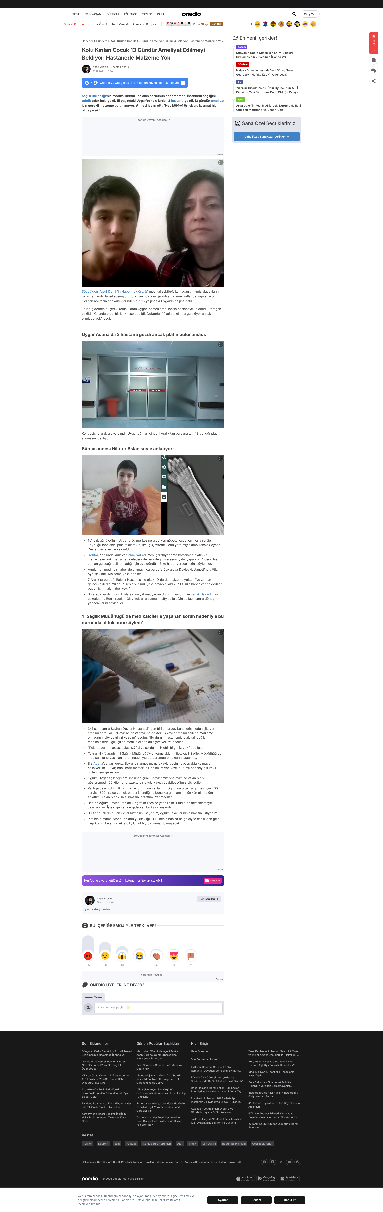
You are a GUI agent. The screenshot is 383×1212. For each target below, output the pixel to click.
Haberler (87, 41)
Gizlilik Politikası (122, 1161)
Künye (231, 1161)
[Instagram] (264, 1162)
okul (205, 778)
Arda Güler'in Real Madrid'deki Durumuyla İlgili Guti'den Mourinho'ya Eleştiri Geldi (268, 107)
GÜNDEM (113, 14)
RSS (238, 1161)
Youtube (131, 1143)
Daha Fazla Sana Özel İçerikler (264, 136)
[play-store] (267, 1178)
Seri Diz (216, 23)
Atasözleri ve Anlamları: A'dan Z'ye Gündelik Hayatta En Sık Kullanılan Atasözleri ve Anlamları (212, 1112)
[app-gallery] (290, 1178)
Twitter (87, 1143)
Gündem (101, 41)
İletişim (169, 1161)
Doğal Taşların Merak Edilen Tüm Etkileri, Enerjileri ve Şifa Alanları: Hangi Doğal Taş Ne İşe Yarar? (216, 1091)
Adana (98, 763)
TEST (75, 14)
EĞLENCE (130, 14)
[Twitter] (281, 1162)
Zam (117, 1143)
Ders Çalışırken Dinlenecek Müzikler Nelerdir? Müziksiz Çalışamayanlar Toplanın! (270, 1086)
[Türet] (265, 24)
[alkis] (305, 24)
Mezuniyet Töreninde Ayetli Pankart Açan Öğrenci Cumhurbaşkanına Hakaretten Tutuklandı (158, 1055)
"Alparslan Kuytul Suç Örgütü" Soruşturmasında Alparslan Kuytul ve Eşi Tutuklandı (161, 1093)
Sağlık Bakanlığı (94, 96)
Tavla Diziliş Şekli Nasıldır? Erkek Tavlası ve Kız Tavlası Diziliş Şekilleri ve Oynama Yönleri (216, 1122)
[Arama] (294, 14)
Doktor (93, 555)
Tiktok (192, 1143)
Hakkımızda (89, 1161)
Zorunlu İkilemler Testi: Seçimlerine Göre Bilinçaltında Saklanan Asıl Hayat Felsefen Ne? (159, 1121)
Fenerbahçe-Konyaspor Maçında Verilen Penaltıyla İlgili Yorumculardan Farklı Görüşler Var (161, 1107)
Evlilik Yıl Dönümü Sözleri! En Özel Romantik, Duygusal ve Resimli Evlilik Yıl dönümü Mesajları (215, 1070)
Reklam (159, 1161)
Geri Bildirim (104, 1161)
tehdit (86, 101)
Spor (240, 99)
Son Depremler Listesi (204, 1059)
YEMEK (147, 14)
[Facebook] (272, 1162)
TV (239, 81)
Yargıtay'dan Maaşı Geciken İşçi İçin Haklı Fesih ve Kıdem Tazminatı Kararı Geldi (104, 1117)
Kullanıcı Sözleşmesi (196, 1161)
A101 (179, 1143)
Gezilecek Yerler (262, 1143)
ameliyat (217, 101)
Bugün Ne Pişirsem (234, 1143)
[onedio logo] (191, 14)
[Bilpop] (281, 24)
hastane (177, 101)
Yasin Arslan (111, 66)
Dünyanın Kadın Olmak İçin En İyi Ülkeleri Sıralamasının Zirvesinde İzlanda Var (264, 55)
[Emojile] (289, 24)
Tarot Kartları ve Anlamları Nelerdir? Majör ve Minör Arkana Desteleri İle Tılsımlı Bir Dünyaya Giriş (273, 1055)
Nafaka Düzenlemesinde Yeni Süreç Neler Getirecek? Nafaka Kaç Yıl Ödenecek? (264, 72)
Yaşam (242, 46)
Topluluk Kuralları (143, 1161)
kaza (154, 807)
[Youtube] (289, 1162)
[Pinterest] (297, 1162)
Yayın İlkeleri (218, 1161)
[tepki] (88, 956)
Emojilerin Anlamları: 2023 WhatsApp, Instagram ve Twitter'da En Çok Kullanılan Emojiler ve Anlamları (216, 1102)
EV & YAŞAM (93, 14)
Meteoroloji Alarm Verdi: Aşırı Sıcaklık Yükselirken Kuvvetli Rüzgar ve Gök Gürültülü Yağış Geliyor (159, 1079)
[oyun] (297, 24)
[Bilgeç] (273, 24)
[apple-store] (245, 1178)
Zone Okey (200, 24)
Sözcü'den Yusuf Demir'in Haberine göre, (113, 291)
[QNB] (257, 24)
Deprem (103, 1143)
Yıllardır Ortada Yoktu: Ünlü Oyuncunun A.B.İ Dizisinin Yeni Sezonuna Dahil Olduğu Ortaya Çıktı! (267, 90)
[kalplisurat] (313, 24)
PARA (160, 14)
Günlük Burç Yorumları (157, 1143)
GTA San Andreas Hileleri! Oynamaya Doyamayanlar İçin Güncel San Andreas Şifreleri (272, 1117)
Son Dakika (209, 1143)
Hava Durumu (199, 1051)
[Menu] (66, 14)
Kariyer (179, 1161)
